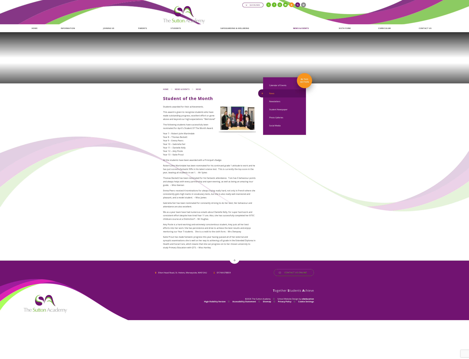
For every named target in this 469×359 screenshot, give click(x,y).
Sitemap (267, 301)
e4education (308, 299)
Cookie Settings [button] (306, 301)
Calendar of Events (277, 85)
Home (165, 89)
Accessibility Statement (244, 301)
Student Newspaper (278, 109)
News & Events (182, 89)
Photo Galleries (276, 117)
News (198, 89)
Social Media (275, 125)
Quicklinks (255, 5)
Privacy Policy (284, 301)
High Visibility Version (215, 301)
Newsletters (274, 101)
